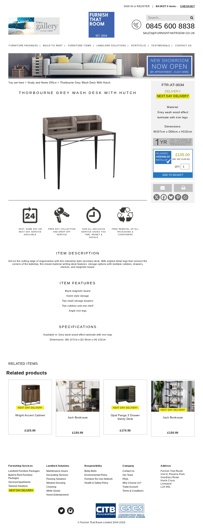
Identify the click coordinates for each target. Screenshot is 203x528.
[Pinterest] (178, 197)
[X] (156, 197)
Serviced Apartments (19, 482)
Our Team (128, 475)
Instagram (70, 510)
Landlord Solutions (111, 45)
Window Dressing (55, 483)
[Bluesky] (171, 197)
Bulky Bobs (90, 471)
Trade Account (130, 486)
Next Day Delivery (21, 490)
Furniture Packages (23, 45)
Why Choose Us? (132, 483)
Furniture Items (79, 45)
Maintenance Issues (57, 471)
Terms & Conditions (133, 490)
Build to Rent (53, 45)
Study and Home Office (42, 82)
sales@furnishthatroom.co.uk (169, 33)
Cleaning (51, 486)
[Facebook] (164, 197)
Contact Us (183, 45)
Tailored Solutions (18, 486)
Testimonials (160, 45)
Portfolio (138, 45)
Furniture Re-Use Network (98, 479)
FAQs (125, 479)
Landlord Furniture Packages (24, 471)
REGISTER (143, 6)
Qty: (178, 166)
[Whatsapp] (185, 197)
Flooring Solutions (56, 479)
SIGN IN (128, 6)
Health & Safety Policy (96, 483)
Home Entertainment (57, 494)
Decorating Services (57, 475)
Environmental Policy (95, 475)
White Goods (53, 490)
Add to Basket (172, 174)
